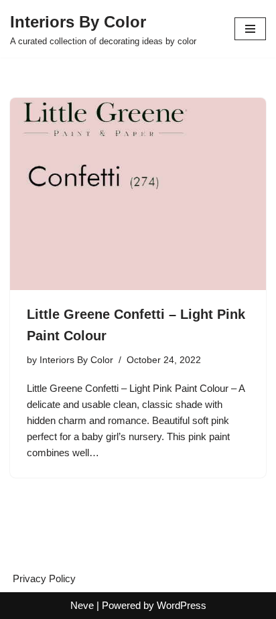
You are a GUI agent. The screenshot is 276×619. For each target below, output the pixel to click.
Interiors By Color (76, 360)
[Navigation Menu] (250, 28)
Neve (82, 605)
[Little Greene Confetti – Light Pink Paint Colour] (138, 194)
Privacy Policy (44, 578)
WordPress (181, 605)
